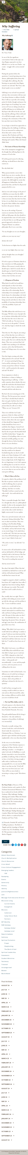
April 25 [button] (4, 1054)
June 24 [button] (4, 1097)
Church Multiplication (9, 858)
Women (4, 970)
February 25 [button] (6, 1063)
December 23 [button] (6, 1123)
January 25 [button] (5, 1067)
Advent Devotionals (8, 855)
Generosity (5, 882)
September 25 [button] (6, 1033)
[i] (12, 36)
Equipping (5, 876)
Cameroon (8, 913)
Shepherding (8, 946)
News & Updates (7, 934)
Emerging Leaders (7, 870)
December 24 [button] (6, 1071)
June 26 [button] (4, 994)
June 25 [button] (4, 1046)
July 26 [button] (4, 990)
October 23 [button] (6, 1131)
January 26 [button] (5, 1015)
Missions (4, 910)
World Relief (5, 973)
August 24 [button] (5, 1088)
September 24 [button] (6, 1084)
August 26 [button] (5, 985)
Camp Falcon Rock (10, 916)
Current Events (9, 904)
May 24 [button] (4, 1101)
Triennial (4, 964)
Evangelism (8, 907)
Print (5, 841)
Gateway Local (9, 931)
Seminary (4, 937)
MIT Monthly (5, 922)
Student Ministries (7, 958)
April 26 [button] (4, 1003)
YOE (5, 873)
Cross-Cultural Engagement (11, 867)
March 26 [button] (5, 1007)
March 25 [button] (5, 1058)
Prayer (6, 943)
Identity (4, 888)
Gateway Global (9, 928)
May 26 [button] (4, 998)
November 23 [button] (6, 1127)
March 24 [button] (5, 1110)
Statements (5, 955)
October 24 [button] (6, 1080)
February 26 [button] (6, 1011)
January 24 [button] (5, 1119)
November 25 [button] (6, 1024)
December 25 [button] (6, 1020)
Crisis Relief (5, 864)
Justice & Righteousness (9, 891)
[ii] (11, 721)
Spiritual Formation (8, 940)
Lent (3, 894)
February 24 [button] (6, 1114)
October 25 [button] (6, 1028)
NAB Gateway (6, 925)
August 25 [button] (5, 1037)
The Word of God (10, 949)
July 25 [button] (4, 1041)
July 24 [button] (4, 1093)
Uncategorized (6, 967)
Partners (7, 919)
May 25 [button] (4, 1050)
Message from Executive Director (13, 898)
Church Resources (7, 861)
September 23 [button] (6, 1136)
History (4, 885)
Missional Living (7, 901)
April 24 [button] (4, 1106)
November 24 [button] (6, 1076)
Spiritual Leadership (8, 952)
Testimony (5, 961)
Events (3, 879)
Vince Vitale (6, 30)
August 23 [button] (5, 1140)
